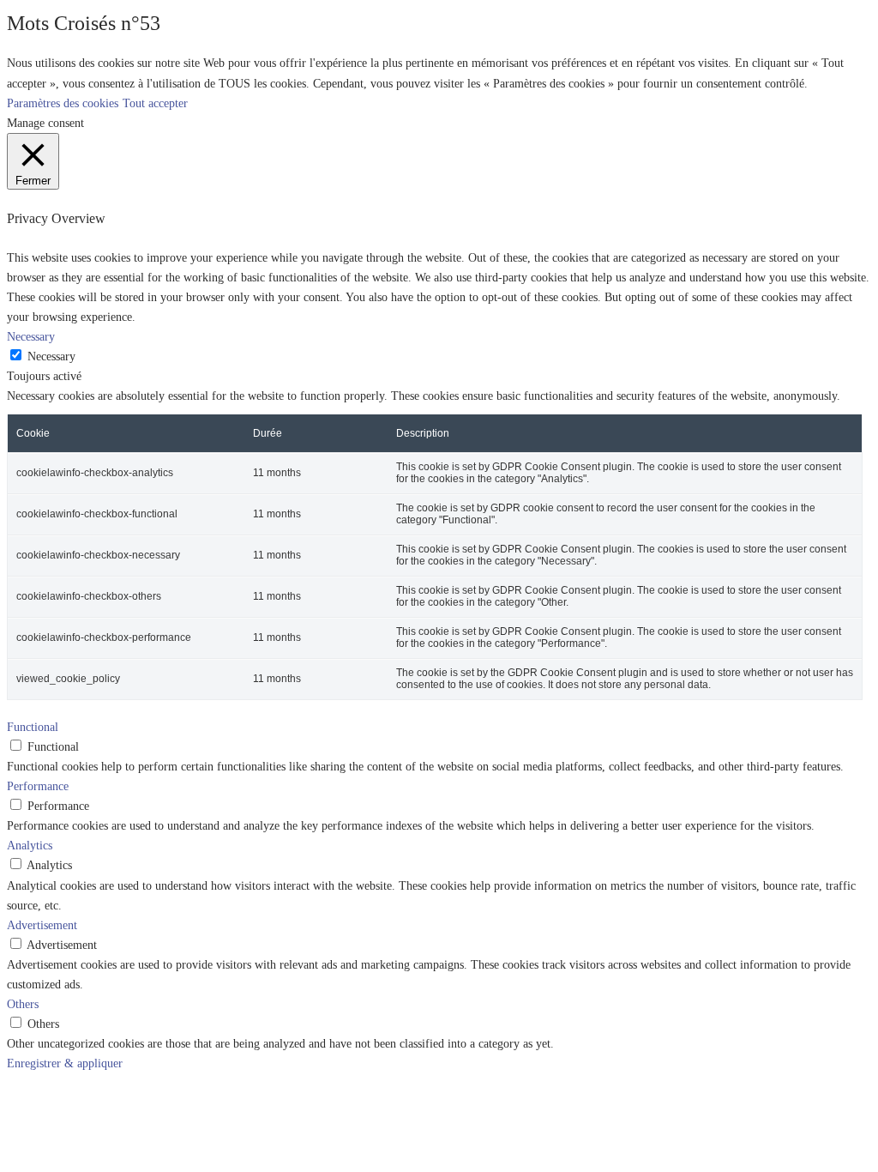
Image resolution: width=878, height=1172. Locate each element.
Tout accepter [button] (155, 103)
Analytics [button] (29, 845)
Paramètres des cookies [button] (62, 103)
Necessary (51, 356)
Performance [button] (38, 786)
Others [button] (23, 1004)
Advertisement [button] (42, 925)
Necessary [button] (31, 336)
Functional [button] (32, 727)
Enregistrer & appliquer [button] (65, 1063)
